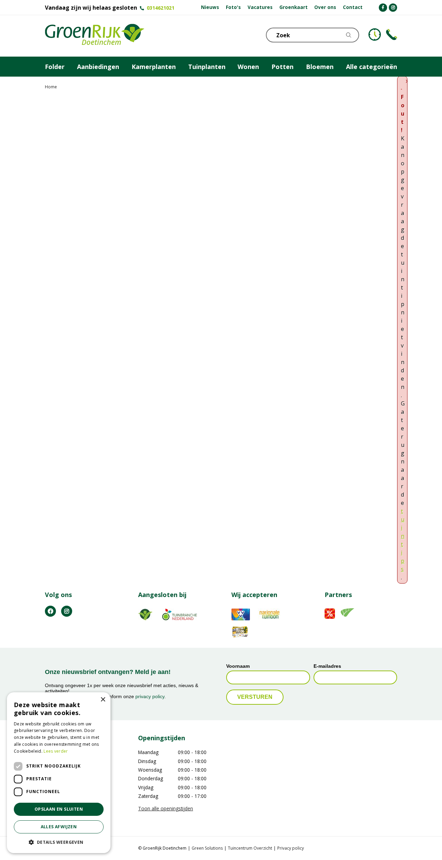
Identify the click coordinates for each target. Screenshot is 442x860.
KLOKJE (374, 34)
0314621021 (160, 7)
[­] (383, 7)
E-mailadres (327, 666)
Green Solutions (207, 848)
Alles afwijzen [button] (59, 827)
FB (50, 611)
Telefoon (391, 34)
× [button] (102, 699)
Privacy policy (290, 848)
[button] (59, 842)
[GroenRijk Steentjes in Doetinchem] (94, 36)
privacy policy (149, 696)
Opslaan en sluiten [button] (59, 809)
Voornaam (238, 666)
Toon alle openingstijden (165, 808)
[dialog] (58, 772)
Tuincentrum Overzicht (250, 848)
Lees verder (56, 751)
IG (66, 611)
